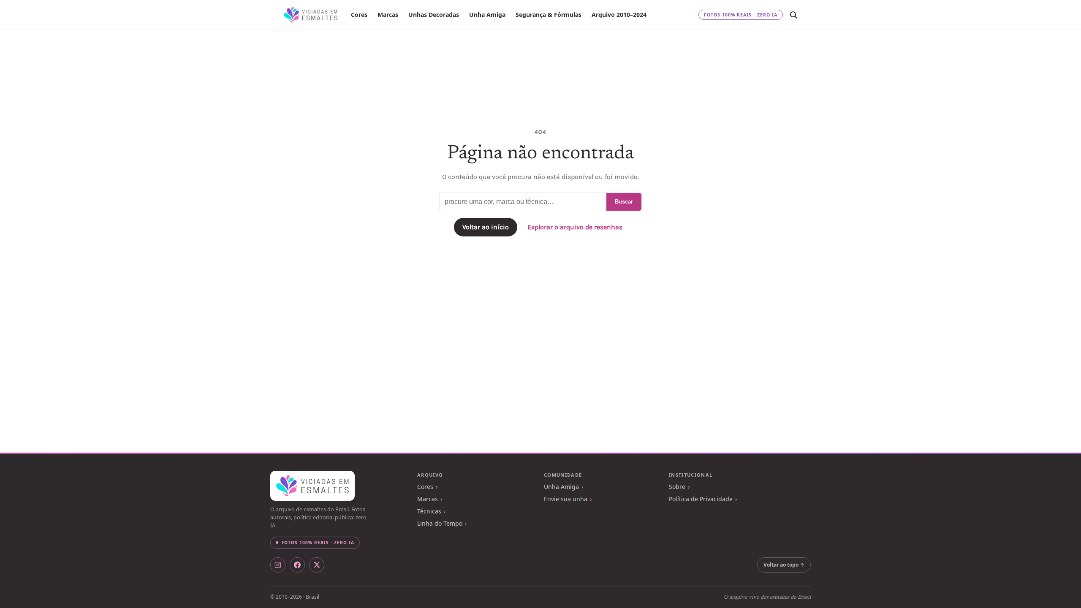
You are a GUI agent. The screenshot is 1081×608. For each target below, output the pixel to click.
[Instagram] (277, 565)
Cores (359, 15)
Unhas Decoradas (433, 15)
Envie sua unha (565, 499)
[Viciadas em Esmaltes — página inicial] (312, 486)
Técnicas (429, 511)
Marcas (388, 15)
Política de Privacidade (701, 499)
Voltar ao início (485, 227)
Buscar (624, 201)
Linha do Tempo (439, 523)
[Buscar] (793, 15)
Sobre (677, 487)
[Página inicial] (310, 15)
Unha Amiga (487, 15)
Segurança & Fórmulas (548, 15)
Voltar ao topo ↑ (783, 564)
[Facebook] (297, 565)
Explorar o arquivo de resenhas (574, 227)
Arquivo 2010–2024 (619, 15)
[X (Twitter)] (316, 565)
